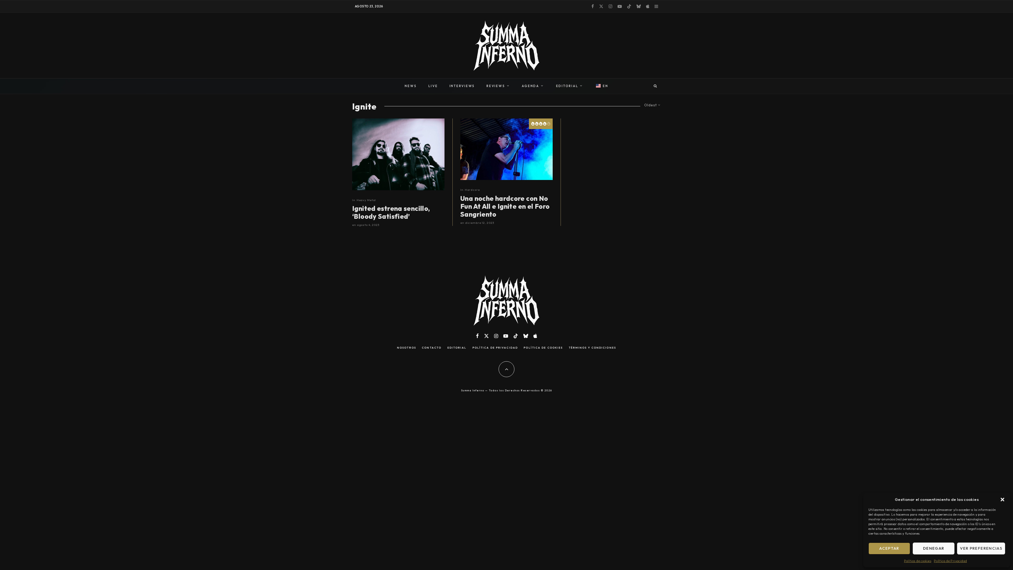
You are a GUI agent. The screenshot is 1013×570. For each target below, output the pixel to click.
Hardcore (472, 190)
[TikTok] (629, 6)
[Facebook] (592, 6)
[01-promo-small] (398, 154)
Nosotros (406, 347)
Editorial (457, 347)
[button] (1002, 499)
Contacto (431, 347)
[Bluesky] (638, 6)
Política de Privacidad (950, 561)
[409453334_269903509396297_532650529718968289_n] (506, 149)
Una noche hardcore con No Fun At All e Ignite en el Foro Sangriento (504, 206)
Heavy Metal (366, 200)
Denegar (933, 548)
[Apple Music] (647, 6)
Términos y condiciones (592, 347)
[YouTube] (619, 6)
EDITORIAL (567, 86)
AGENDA (530, 86)
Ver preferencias (981, 548)
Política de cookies (917, 561)
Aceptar (889, 548)
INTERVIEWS (462, 86)
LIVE (433, 86)
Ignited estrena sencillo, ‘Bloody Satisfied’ (391, 212)
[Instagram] (610, 6)
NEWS (411, 86)
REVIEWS (495, 86)
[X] (601, 6)
